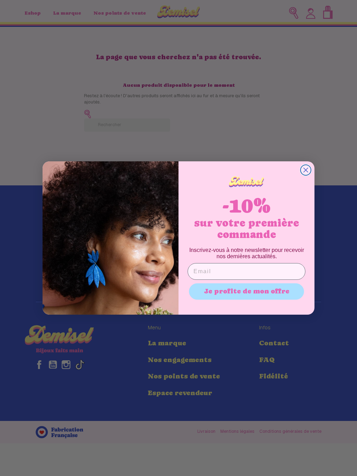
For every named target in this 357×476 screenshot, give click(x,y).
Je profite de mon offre (246, 291)
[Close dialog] (306, 170)
